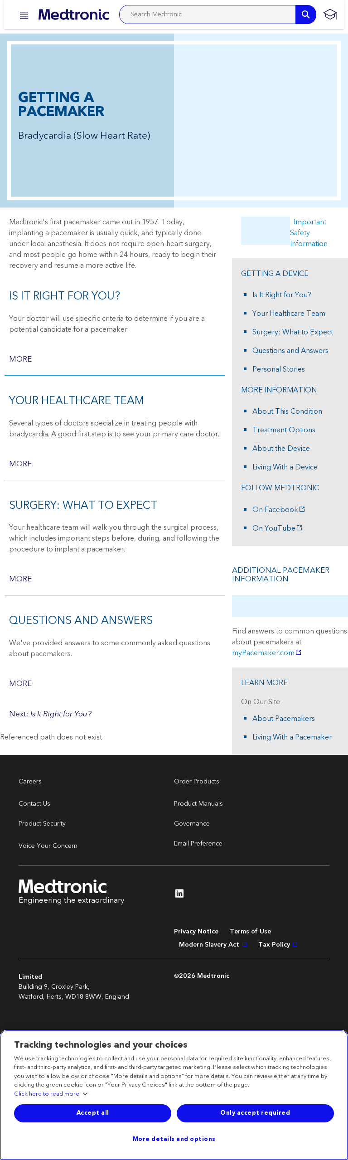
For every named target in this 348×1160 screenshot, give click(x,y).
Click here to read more (46, 1094)
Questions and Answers (290, 350)
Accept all (93, 1113)
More (20, 359)
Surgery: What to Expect (292, 332)
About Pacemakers (283, 718)
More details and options (174, 1139)
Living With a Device (285, 467)
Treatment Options (283, 430)
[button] (21, 15)
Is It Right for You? (281, 295)
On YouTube (273, 528)
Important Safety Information (309, 233)
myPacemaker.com (263, 653)
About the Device (281, 448)
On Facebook (275, 509)
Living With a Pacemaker (292, 737)
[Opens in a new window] (179, 895)
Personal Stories (278, 369)
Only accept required (255, 1113)
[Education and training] (330, 14)
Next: (50, 714)
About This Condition (287, 411)
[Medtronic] (74, 14)
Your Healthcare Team (288, 313)
